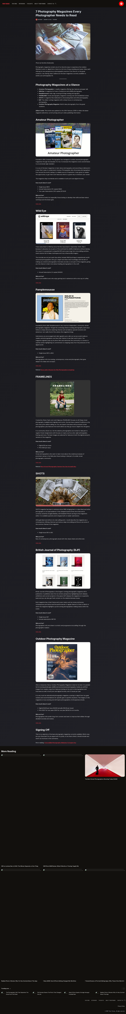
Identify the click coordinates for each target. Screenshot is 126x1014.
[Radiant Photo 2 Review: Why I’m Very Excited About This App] (21, 924)
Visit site (38, 204)
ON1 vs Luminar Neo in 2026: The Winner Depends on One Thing (19, 866)
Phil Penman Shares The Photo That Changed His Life (49, 993)
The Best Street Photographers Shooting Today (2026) (101, 779)
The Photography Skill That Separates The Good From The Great (17, 993)
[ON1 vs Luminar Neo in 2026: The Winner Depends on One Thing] (21, 809)
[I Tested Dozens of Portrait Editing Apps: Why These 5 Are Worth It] (105, 924)
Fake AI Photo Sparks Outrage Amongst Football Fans (79, 993)
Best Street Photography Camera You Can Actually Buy (58, 466)
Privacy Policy (121, 1006)
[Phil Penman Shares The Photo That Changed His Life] (34, 993)
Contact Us (50, 3)
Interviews (22, 3)
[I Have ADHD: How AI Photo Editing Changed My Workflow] (63, 924)
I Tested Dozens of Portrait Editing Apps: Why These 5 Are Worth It (104, 981)
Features (14, 3)
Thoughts (30, 3)
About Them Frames (40, 3)
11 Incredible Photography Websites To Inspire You (60, 743)
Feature (55, 19)
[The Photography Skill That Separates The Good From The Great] (3, 993)
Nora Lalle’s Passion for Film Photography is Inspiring (57, 370)
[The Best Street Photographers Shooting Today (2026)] (105, 765)
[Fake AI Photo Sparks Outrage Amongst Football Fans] (65, 993)
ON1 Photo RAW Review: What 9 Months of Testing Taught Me (61, 866)
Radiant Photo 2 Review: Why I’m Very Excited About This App (19, 981)
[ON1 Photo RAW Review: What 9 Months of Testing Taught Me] (63, 809)
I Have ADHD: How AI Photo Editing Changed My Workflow (59, 981)
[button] (55, 4)
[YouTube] (121, 3)
